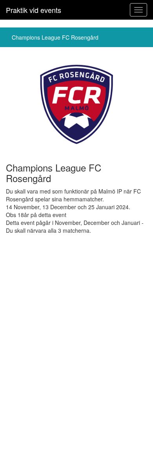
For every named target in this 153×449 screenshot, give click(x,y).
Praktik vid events (33, 10)
